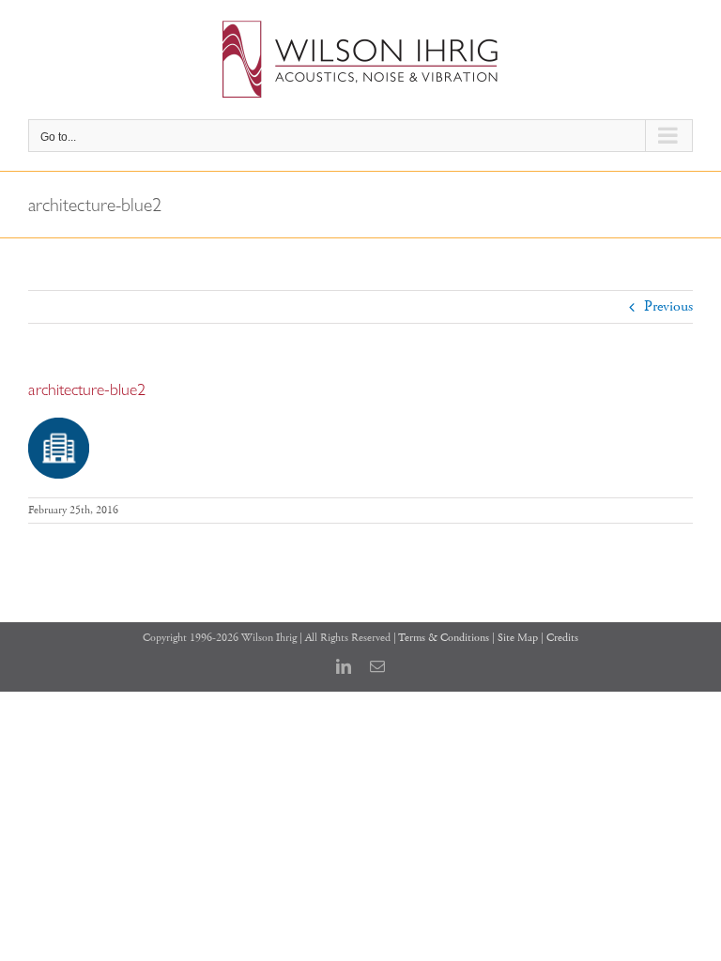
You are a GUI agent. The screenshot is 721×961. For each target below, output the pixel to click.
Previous (668, 306)
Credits (562, 638)
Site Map (518, 638)
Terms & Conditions (443, 638)
